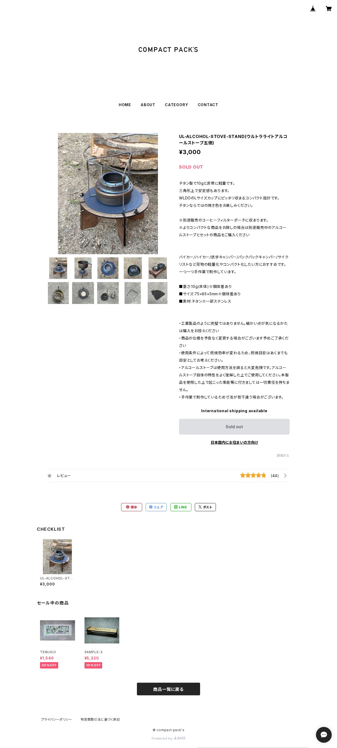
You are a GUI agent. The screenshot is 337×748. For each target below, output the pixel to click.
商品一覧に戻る (168, 689)
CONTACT (208, 104)
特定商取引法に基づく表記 (100, 719)
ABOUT (148, 104)
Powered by (163, 738)
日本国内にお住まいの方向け (234, 442)
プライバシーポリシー (56, 719)
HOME (125, 104)
